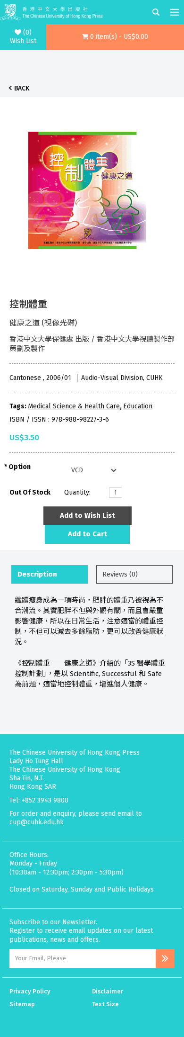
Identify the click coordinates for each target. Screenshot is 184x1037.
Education (137, 406)
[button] (115, 37)
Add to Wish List (87, 515)
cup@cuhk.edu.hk (36, 822)
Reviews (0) (120, 574)
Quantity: (77, 492)
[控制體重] (87, 188)
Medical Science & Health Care (74, 406)
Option (19, 467)
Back (21, 88)
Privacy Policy (29, 991)
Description (37, 574)
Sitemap (22, 1004)
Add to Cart (87, 534)
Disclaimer (107, 991)
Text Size (105, 1004)
